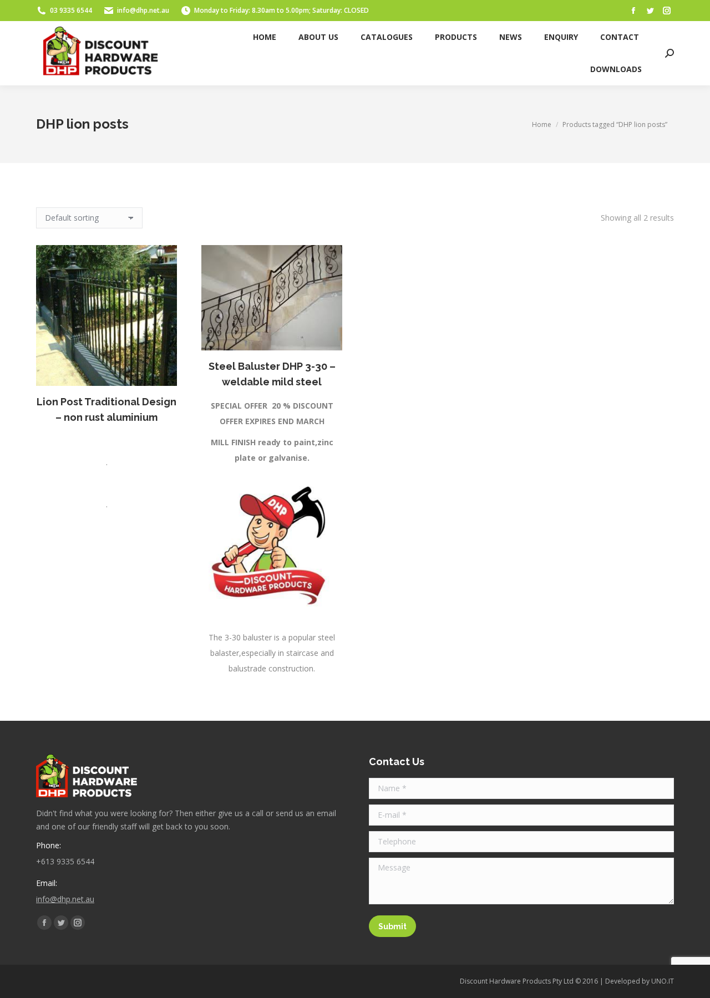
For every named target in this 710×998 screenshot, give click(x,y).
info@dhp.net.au (143, 10)
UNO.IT (662, 981)
